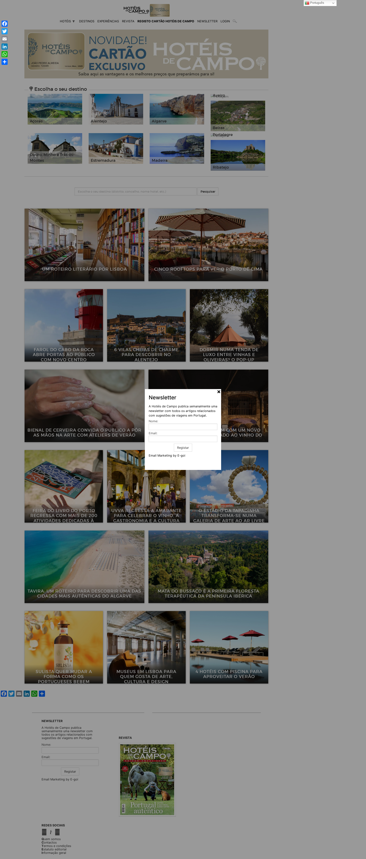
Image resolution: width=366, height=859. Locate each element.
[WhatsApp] (4, 54)
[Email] (4, 39)
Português (316, 2)
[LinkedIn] (4, 46)
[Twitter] (4, 31)
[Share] (4, 62)
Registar (183, 448)
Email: (153, 433)
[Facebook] (4, 23)
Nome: (153, 421)
